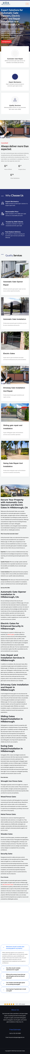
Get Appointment (6, 41)
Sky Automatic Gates (8, 884)
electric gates (11, 634)
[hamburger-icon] (27, 4)
